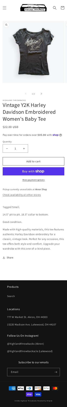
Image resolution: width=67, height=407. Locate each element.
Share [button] (10, 257)
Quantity (7, 141)
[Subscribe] (56, 372)
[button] (4, 8)
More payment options (33, 179)
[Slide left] (26, 94)
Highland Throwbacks (29, 401)
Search (11, 296)
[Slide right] (41, 94)
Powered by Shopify (45, 401)
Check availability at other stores (22, 194)
